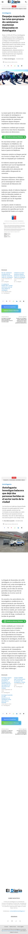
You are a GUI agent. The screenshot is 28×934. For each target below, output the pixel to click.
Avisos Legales (20, 926)
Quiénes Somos (13, 926)
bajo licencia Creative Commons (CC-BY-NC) (11, 930)
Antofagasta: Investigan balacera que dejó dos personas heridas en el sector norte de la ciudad (7, 320)
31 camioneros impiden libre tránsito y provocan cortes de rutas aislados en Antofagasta (7, 287)
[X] (7, 65)
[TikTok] (16, 921)
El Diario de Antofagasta (9, 59)
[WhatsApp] (14, 65)
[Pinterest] (11, 65)
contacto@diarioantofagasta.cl (17, 911)
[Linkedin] (18, 65)
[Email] (20, 301)
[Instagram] (12, 921)
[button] (2, 2)
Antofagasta (6, 13)
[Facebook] (4, 65)
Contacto (6, 926)
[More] (21, 65)
